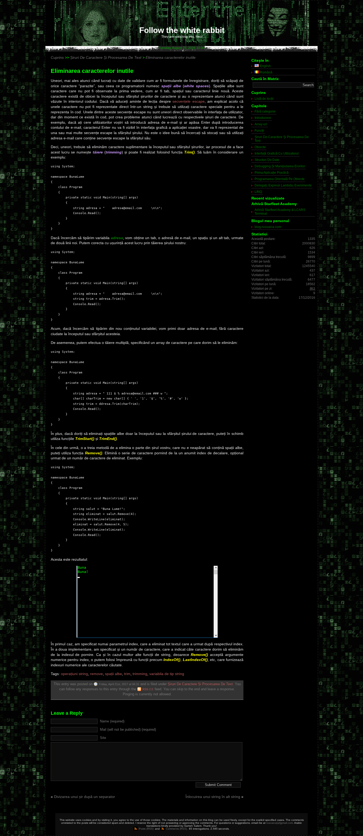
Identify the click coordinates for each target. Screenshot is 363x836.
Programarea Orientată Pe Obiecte (280, 179)
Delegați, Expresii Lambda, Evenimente (283, 185)
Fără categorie (265, 111)
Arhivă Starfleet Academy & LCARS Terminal (280, 211)
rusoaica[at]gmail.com (279, 822)
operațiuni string (74, 674)
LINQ (258, 192)
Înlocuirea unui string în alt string (212, 797)
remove (96, 674)
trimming (140, 674)
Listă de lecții (264, 99)
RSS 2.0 (147, 689)
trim (127, 674)
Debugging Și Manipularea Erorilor (280, 166)
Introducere (263, 118)
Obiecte (260, 147)
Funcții (259, 130)
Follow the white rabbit (182, 30)
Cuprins (57, 57)
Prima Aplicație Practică (272, 172)
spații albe (113, 674)
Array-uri (261, 124)
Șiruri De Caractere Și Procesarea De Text (200, 684)
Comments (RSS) (176, 828)
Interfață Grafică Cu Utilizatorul (277, 153)
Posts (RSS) (146, 828)
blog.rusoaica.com (268, 227)
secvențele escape (188, 101)
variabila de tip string (166, 674)
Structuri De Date (267, 160)
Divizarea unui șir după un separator (84, 797)
